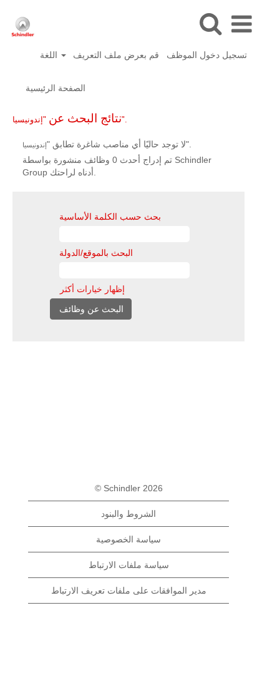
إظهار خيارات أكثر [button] (92, 289)
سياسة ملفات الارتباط (129, 565)
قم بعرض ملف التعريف (116, 55)
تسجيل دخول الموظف (207, 55)
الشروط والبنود (128, 514)
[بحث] (210, 23)
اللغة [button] (50, 55)
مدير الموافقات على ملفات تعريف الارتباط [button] (128, 590)
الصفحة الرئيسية (55, 88)
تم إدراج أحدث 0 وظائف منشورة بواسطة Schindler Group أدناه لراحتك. (116, 166)
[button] (241, 24)
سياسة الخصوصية (128, 539)
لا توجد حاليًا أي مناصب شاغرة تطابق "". (107, 144)
